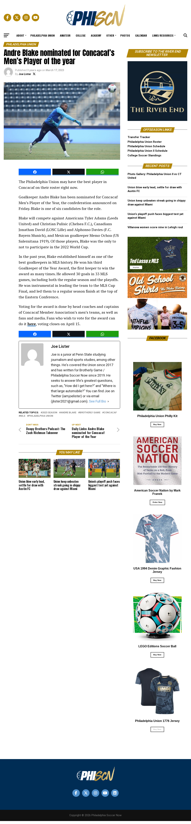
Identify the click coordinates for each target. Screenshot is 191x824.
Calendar (141, 35)
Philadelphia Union (42, 35)
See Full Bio (97, 401)
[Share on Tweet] (68, 172)
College (81, 35)
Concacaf (110, 412)
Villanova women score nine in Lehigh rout (155, 227)
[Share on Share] (35, 172)
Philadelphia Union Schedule (146, 146)
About (20, 35)
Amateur (65, 35)
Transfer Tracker (139, 137)
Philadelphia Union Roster (145, 141)
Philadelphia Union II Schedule (147, 150)
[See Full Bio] (108, 401)
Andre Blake (68, 412)
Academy (96, 35)
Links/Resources (162, 35)
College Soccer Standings (144, 155)
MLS (22, 416)
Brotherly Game (90, 412)
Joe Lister (25, 74)
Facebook (157, 338)
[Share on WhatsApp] (102, 172)
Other (110, 35)
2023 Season (49, 412)
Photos (125, 35)
